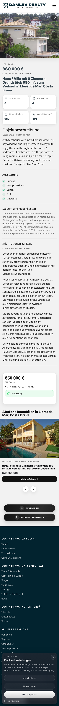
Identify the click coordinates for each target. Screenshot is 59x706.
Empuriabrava (8, 616)
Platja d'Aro (7, 585)
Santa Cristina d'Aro (11, 571)
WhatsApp (16, 393)
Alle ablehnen (29, 678)
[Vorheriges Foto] (5, 35)
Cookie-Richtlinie (11, 701)
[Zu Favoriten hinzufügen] (54, 18)
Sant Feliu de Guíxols (12, 575)
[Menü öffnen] (54, 5)
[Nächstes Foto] (54, 35)
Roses (5, 621)
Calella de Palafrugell (12, 594)
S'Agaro (5, 580)
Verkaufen (7, 634)
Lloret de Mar (8, 548)
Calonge (6, 589)
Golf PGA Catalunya (11, 557)
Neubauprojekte (10, 648)
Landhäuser (7, 644)
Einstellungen (29, 686)
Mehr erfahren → (29, 479)
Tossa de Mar (8, 553)
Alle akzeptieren (29, 694)
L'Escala (6, 612)
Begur (5, 598)
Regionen (6, 639)
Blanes (5, 544)
